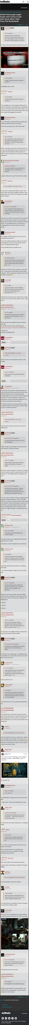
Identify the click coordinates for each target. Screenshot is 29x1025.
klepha (7, 726)
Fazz (6, 690)
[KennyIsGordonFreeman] (2, 161)
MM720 (6, 136)
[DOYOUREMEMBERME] (7, 708)
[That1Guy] (2, 253)
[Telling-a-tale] (2, 526)
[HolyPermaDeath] (6, 514)
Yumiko (7, 887)
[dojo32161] (2, 348)
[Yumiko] (2, 888)
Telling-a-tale (9, 525)
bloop (6, 554)
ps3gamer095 (8, 662)
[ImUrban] (2, 872)
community (24, 1013)
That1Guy (7, 252)
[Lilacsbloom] (2, 387)
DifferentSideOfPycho (7, 307)
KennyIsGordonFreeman (12, 160)
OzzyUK (7, 28)
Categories (24, 8)
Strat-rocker (7, 877)
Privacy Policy (8, 1022)
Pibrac (6, 186)
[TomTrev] (4, 91)
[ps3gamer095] (2, 663)
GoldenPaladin (8, 166)
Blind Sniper (7, 530)
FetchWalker (8, 201)
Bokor (7, 829)
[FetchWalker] (2, 202)
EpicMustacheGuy (10, 72)
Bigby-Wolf (8, 749)
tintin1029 (8, 280)
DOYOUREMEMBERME (7, 710)
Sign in (1, 1000)
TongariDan (7, 732)
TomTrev (7, 33)
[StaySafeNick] (2, 338)
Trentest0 (7, 668)
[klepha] (2, 727)
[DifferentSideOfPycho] (7, 305)
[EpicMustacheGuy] (2, 73)
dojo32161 (7, 347)
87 (26, 24)
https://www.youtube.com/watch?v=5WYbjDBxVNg (13, 327)
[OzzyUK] (2, 28)
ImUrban (7, 872)
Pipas (6, 285)
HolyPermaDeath (16, 515)
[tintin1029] (2, 280)
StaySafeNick (9, 337)
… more (11, 143)
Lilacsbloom (8, 386)
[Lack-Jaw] (4, 857)
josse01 (6, 893)
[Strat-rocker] (2, 911)
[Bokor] (3, 829)
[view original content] (17, 186)
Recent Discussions (7, 1007)
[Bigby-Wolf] (2, 750)
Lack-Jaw (10, 858)
